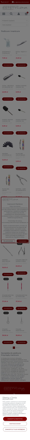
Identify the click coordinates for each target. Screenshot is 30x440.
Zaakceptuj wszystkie (15, 419)
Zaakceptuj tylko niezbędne (15, 429)
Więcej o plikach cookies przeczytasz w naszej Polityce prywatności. (14, 414)
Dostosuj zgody (15, 423)
